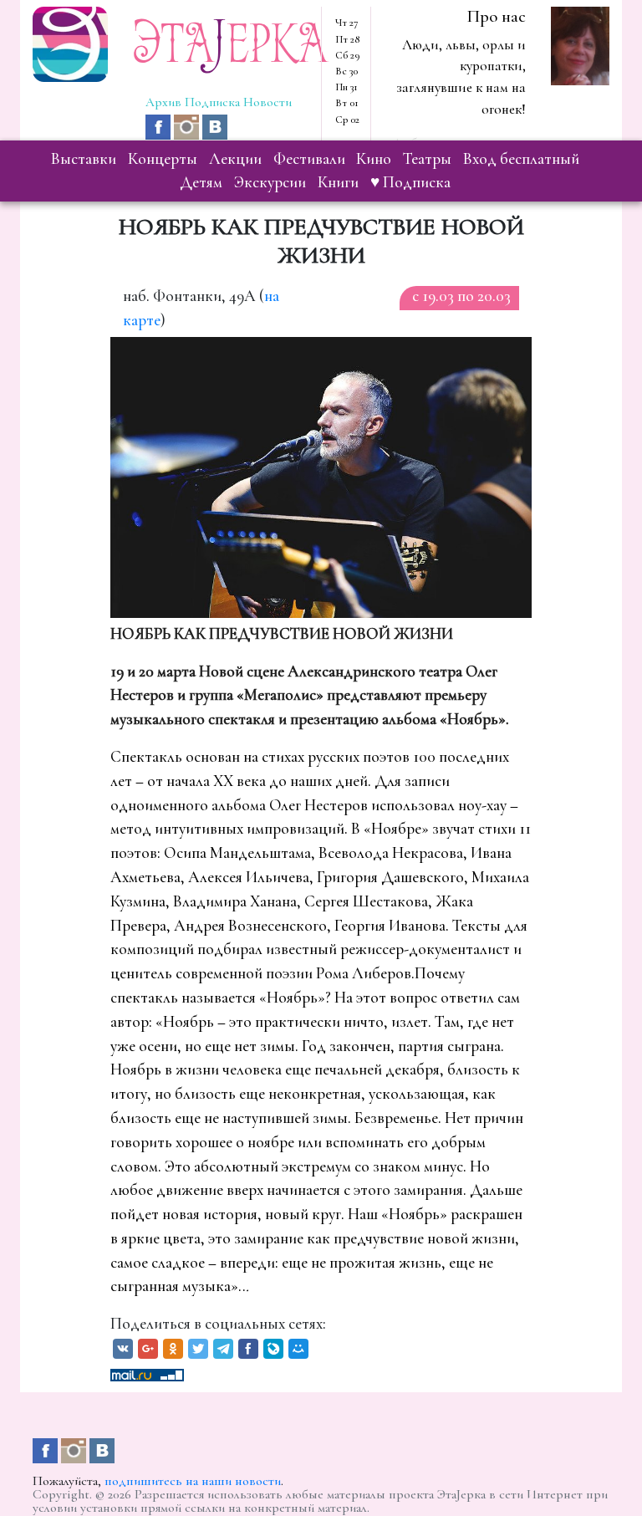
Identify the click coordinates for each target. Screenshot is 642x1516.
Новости (267, 102)
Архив (163, 102)
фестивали (309, 159)
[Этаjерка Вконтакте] (214, 125)
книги (338, 182)
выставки (83, 159)
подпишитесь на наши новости (192, 1481)
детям (201, 182)
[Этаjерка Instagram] (188, 125)
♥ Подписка (410, 182)
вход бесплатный (521, 159)
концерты (162, 159)
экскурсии (270, 182)
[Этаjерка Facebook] (159, 125)
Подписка (212, 102)
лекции (235, 159)
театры (427, 159)
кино (373, 159)
